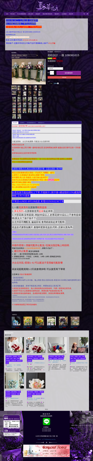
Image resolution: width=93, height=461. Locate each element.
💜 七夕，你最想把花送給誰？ (12, 398)
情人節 (19, 356)
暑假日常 (29, 394)
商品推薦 (15, 356)
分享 (49, 81)
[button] (87, 14)
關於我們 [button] (57, 14)
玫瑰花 (7, 358)
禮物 (34, 394)
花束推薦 (41, 358)
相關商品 (14, 314)
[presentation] (22, 122)
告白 (11, 358)
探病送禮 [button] (38, 14)
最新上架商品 (9, 356)
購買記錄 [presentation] (41, 122)
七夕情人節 (13, 360)
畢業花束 (36, 391)
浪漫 (56, 356)
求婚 (18, 358)
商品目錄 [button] (12, 14)
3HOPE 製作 (81, 434)
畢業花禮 (41, 391)
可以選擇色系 (51, 66)
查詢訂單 (71, 14)
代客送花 (55, 358)
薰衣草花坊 (19, 360)
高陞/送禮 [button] (30, 14)
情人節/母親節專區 (21, 14)
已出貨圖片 (64, 14)
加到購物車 (69, 73)
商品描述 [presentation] (15, 122)
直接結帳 (64, 77)
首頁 (7, 14)
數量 (49, 72)
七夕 (7, 362)
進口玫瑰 (8, 360)
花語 (15, 358)
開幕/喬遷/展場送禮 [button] (47, 14)
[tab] (15, 122)
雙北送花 (39, 356)
